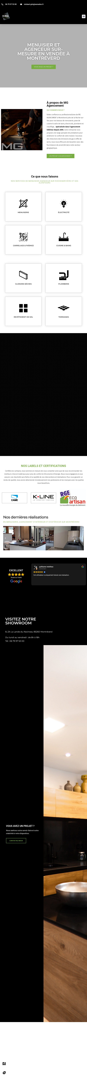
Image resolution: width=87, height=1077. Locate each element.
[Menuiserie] (23, 203)
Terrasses (63, 317)
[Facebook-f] (4, 1063)
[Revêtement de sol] (23, 308)
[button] (83, 16)
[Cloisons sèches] (23, 275)
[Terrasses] (64, 308)
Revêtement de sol (23, 317)
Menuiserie (23, 212)
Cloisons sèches (23, 284)
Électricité (63, 212)
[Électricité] (64, 203)
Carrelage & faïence (23, 246)
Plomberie (63, 284)
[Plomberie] (64, 275)
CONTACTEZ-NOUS (16, 841)
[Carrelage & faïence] (23, 237)
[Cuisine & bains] (64, 237)
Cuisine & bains (63, 246)
